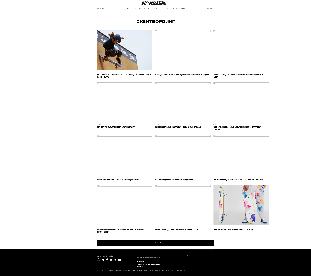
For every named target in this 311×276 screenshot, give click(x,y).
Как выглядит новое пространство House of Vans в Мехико (178, 127)
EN (211, 8)
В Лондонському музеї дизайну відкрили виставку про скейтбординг (182, 74)
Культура (138, 8)
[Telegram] (102, 259)
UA (208, 8)
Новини (130, 8)
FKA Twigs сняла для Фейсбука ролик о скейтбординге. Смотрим (238, 179)
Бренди (146, 8)
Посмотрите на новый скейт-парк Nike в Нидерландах (118, 179)
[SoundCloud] (115, 259)
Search (213, 8)
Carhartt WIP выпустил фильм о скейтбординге (116, 127)
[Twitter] (111, 259)
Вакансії (140, 266)
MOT (103, 8)
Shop (99, 8)
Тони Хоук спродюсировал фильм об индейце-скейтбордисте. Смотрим (237, 128)
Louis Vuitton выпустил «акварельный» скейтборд (233, 229)
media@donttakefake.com (148, 257)
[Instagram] (98, 259)
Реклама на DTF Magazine (148, 264)
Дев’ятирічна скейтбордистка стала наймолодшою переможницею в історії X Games (124, 75)
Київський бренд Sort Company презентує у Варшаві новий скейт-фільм (238, 75)
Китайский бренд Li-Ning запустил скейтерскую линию (176, 229)
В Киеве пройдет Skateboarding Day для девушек (174, 179)
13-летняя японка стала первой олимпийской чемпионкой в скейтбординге (120, 230)
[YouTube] (119, 259)
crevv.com (183, 270)
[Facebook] (107, 259)
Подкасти (164, 8)
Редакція (141, 261)
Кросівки (155, 8)
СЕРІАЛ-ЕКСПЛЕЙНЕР (178, 8)
